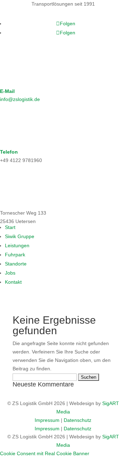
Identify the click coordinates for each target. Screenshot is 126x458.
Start (10, 227)
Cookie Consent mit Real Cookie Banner (44, 453)
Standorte (16, 264)
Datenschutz (77, 420)
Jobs (10, 273)
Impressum (47, 420)
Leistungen (17, 245)
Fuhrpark (15, 254)
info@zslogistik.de (20, 99)
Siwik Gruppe (19, 236)
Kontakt (13, 282)
